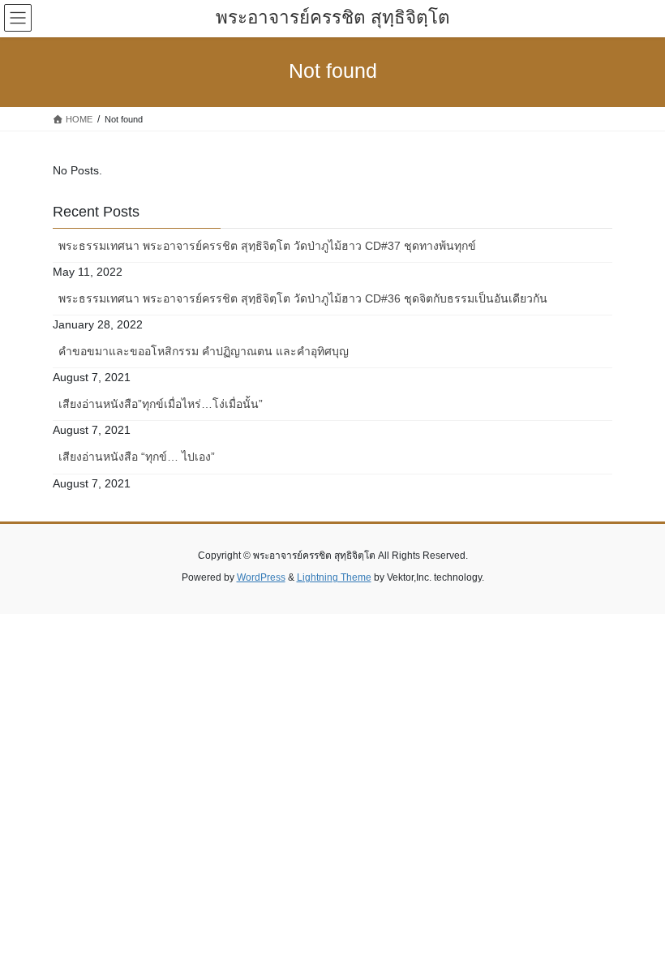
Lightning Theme (334, 577)
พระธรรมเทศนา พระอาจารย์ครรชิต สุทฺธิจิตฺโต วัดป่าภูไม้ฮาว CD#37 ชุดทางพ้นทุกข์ (267, 245)
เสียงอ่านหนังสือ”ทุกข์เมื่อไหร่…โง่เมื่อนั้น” (160, 403)
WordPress (261, 577)
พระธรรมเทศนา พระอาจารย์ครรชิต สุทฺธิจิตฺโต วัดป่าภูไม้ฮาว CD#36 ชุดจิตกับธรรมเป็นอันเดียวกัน (302, 298)
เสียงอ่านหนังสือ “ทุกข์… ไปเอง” (136, 456)
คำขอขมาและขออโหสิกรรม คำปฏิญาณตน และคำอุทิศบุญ (203, 351)
